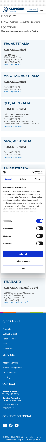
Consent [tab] (8, 179)
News (4, 343)
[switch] (39, 228)
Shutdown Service (10, 372)
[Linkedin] (5, 425)
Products (6, 329)
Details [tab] (23, 179)
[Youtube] (16, 425)
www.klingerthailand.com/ (16, 302)
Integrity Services (10, 363)
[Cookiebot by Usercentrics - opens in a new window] (32, 172)
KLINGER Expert (9, 334)
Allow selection (23, 261)
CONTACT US (8, 408)
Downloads (7, 348)
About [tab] (37, 179)
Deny (23, 268)
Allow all (23, 254)
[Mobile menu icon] (42, 9)
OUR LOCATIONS (10, 404)
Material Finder (9, 339)
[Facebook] (10, 425)
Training (6, 377)
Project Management (12, 367)
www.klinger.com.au (13, 64)
